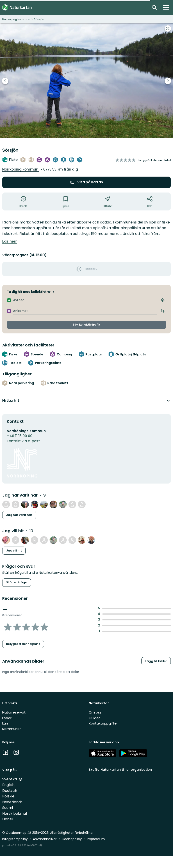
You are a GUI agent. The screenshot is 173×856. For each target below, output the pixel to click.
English (8, 784)
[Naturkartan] (17, 7)
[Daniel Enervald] (91, 540)
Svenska (10, 779)
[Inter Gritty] (6, 504)
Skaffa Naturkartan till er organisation (120, 769)
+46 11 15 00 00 (19, 435)
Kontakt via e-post (23, 441)
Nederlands (12, 802)
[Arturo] (25, 504)
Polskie (8, 796)
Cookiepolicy (72, 839)
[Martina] (15, 504)
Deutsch (9, 790)
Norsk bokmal (14, 813)
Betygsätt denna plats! (154, 160)
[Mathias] (15, 540)
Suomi (7, 807)
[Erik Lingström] (63, 540)
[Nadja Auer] (6, 540)
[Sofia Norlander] (25, 540)
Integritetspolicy (15, 839)
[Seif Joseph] (63, 504)
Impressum (96, 839)
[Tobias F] (34, 504)
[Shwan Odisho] (44, 504)
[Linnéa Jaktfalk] (82, 504)
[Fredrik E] (72, 504)
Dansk (7, 819)
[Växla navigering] (166, 7)
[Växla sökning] (154, 7)
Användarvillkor (45, 839)
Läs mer (9, 241)
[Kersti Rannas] (72, 540)
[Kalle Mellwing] (53, 504)
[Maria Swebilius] (34, 540)
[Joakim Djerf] (82, 540)
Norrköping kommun (20, 169)
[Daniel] (44, 540)
